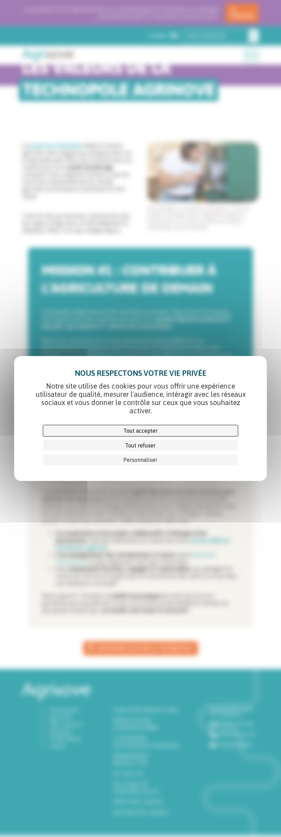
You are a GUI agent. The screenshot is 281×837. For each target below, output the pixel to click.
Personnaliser (140, 460)
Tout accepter (140, 431)
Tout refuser (140, 445)
